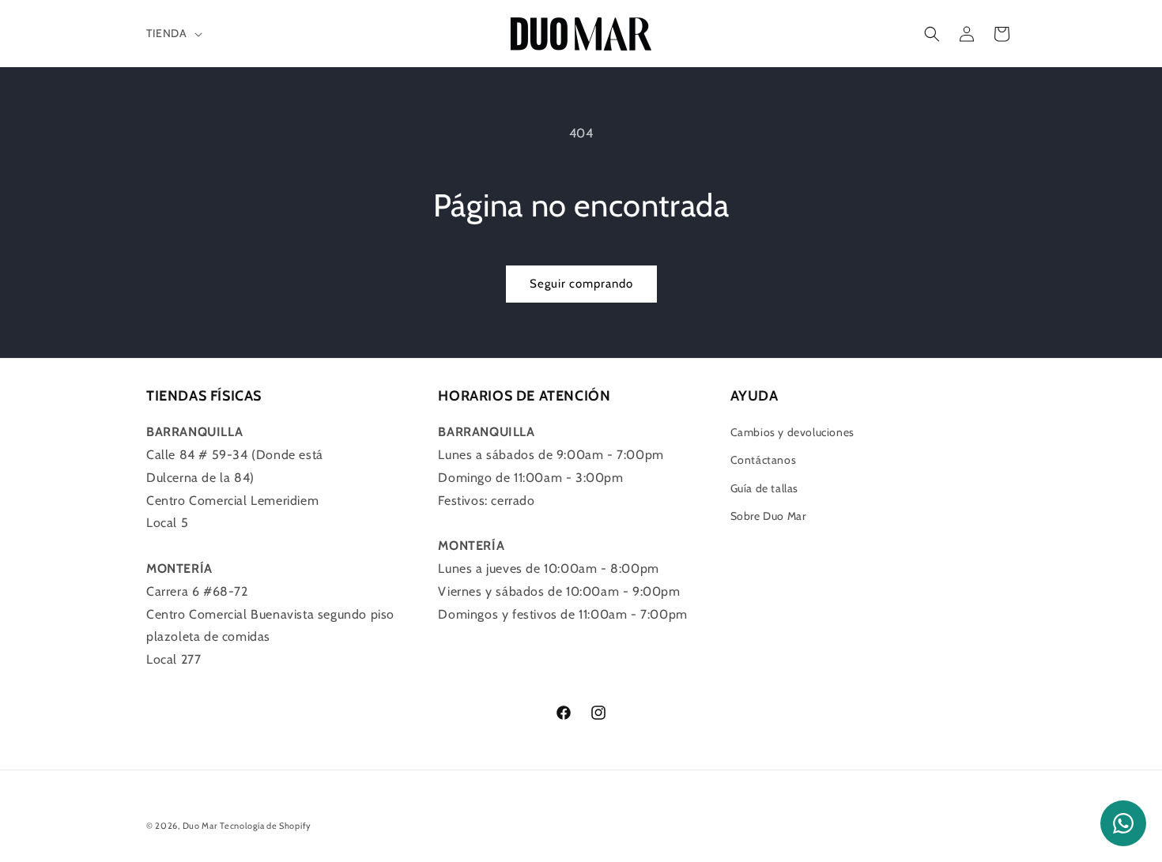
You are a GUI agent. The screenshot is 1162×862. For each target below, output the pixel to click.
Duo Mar (200, 825)
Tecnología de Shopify (265, 825)
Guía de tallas (764, 488)
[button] (173, 33)
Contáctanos (763, 460)
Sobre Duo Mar (768, 516)
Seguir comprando (581, 284)
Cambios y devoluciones (792, 432)
